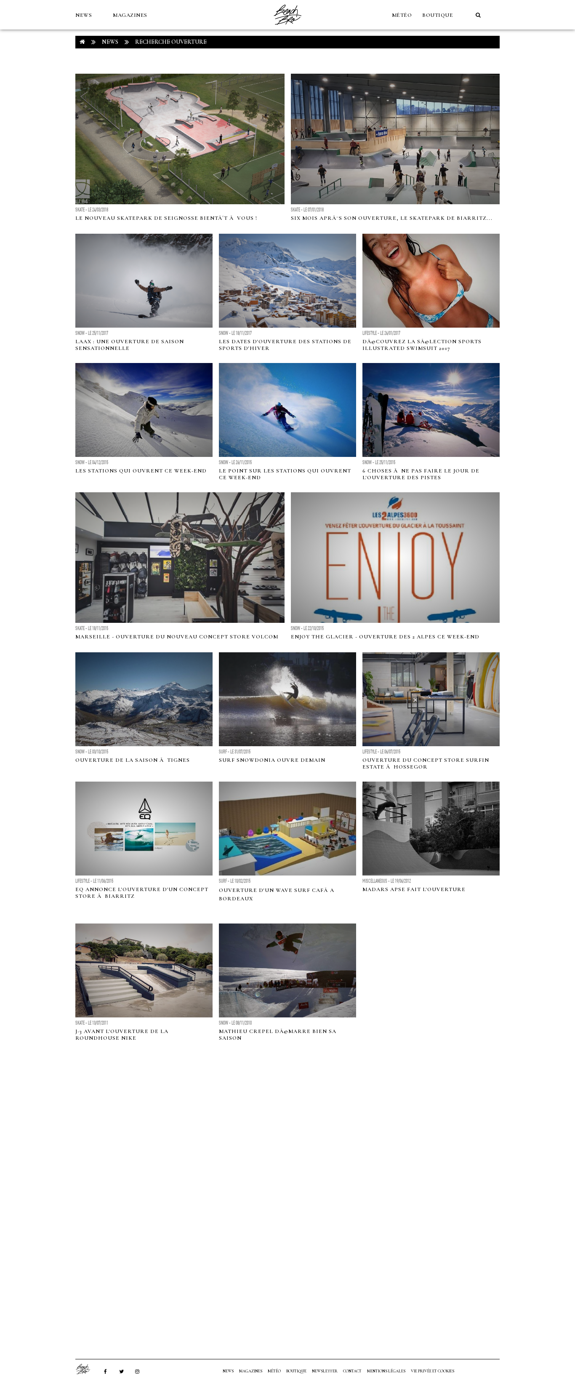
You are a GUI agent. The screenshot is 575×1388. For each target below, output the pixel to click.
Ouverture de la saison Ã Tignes (132, 760)
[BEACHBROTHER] (87, 1369)
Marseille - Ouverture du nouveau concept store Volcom (176, 636)
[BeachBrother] (287, 27)
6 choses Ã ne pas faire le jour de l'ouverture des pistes (420, 474)
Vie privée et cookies (432, 1371)
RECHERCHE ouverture (171, 41)
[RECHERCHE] (478, 15)
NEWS (83, 15)
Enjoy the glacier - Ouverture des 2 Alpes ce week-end (385, 636)
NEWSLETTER (325, 1371)
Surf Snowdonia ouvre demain (272, 760)
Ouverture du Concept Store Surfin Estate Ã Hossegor (425, 763)
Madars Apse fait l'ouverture (414, 889)
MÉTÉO (402, 15)
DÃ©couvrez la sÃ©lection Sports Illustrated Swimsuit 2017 (422, 345)
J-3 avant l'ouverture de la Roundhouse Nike (121, 1034)
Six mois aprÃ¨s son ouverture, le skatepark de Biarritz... (391, 218)
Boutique (437, 15)
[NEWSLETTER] (79, 44)
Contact (352, 1371)
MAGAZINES (130, 15)
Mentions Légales (386, 1371)
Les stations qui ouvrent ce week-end (141, 470)
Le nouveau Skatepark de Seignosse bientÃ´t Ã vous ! (166, 218)
